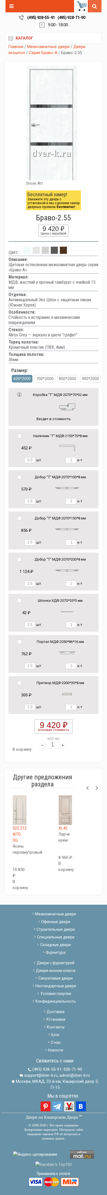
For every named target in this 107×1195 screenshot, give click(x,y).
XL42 (62, 828)
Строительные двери (55, 929)
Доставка (55, 1012)
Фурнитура (56, 952)
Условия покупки (55, 993)
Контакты (55, 1027)
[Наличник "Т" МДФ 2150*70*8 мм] (67, 448)
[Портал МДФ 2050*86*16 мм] (67, 653)
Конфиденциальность (55, 1001)
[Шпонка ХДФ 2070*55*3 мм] (67, 611)
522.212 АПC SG (20, 834)
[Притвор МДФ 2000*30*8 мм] (67, 694)
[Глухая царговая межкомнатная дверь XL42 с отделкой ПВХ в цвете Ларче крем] (65, 810)
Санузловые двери (55, 978)
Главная (15, 46)
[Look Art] (45, 252)
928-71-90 (72, 1069)
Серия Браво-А (43, 52)
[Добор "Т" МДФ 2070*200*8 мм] (67, 570)
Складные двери (55, 945)
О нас (56, 1042)
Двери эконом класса (55, 970)
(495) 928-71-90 (71, 17)
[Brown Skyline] (63, 252)
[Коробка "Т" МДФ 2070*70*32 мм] (67, 406)
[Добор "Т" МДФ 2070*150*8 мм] (67, 529)
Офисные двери (55, 922)
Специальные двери (55, 937)
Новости (55, 1050)
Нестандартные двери (55, 986)
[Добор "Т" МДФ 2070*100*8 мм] (67, 488)
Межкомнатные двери (48, 46)
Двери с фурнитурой (55, 963)
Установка (55, 1019)
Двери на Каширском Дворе (52, 1117)
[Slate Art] (54, 252)
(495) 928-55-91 (41, 17)
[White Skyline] (36, 252)
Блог (55, 1035)
